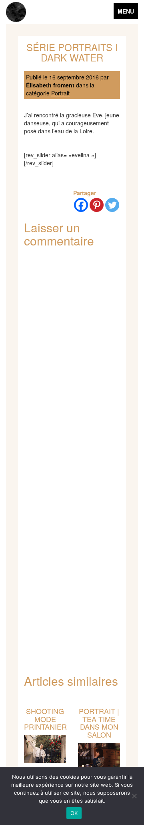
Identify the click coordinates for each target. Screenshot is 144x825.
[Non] (134, 796)
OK (74, 813)
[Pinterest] (97, 205)
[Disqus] (72, 359)
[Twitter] (112, 205)
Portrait (60, 93)
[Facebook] (81, 205)
